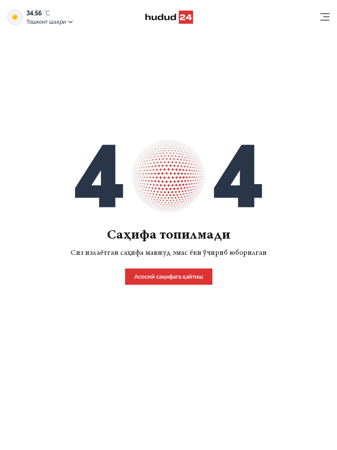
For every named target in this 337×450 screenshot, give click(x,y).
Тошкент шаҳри (46, 22)
